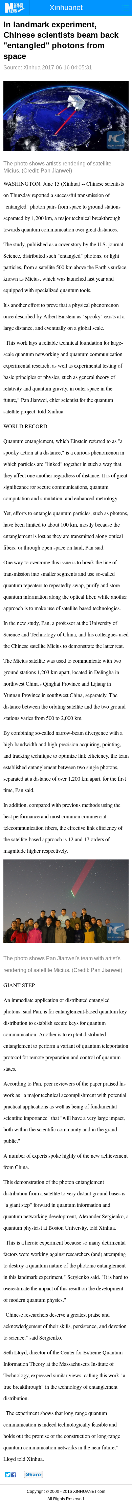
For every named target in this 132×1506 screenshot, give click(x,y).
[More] (33, 1474)
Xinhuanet (66, 7)
